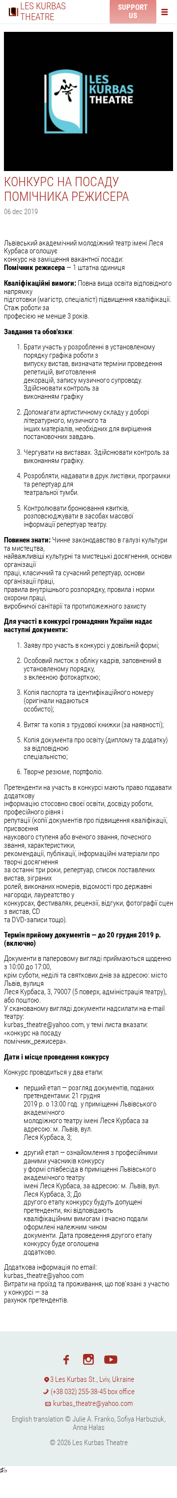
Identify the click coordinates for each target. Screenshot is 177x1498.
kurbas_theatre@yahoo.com (92, 1403)
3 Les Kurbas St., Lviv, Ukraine (92, 1379)
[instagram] (88, 1359)
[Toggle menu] (166, 11)
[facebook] (66, 1359)
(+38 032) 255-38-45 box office (92, 1391)
